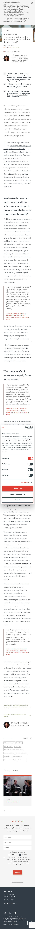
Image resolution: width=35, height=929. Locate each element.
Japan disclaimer (7, 919)
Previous (5, 811)
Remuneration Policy (14, 918)
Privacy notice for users (17, 882)
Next (10, 811)
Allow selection (17, 494)
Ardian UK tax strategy (8, 921)
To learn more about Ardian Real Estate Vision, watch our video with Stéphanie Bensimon (16, 707)
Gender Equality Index (13, 668)
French (13, 855)
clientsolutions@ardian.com (17, 21)
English (24, 855)
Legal (13, 916)
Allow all (17, 488)
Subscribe (17, 872)
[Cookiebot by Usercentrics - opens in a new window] (25, 427)
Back (7, 30)
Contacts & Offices (9, 903)
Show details (25, 482)
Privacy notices (6, 918)
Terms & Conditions (7, 916)
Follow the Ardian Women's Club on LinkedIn (15, 715)
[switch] (30, 464)
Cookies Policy (18, 916)
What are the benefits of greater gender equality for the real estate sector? (19, 86)
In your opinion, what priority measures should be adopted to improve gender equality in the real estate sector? (18, 94)
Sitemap (15, 921)
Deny (17, 500)
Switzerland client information (17, 919)
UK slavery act (22, 918)
